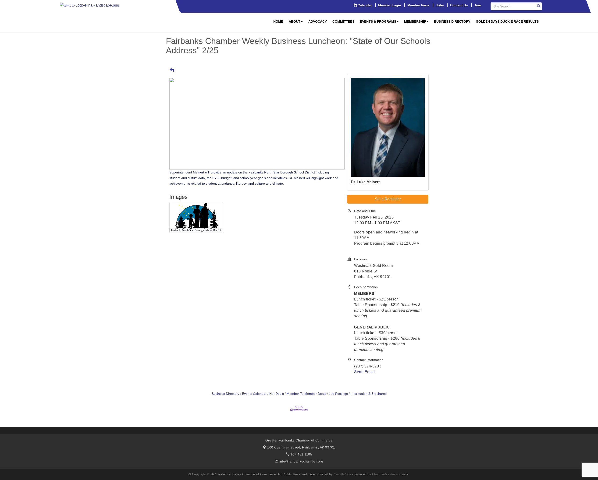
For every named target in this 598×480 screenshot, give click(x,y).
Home (278, 21)
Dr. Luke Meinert (365, 182)
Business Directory (452, 21)
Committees (343, 21)
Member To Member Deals (306, 393)
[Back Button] (172, 70)
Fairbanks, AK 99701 (301, 447)
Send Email (364, 372)
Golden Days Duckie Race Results (507, 21)
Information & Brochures (369, 393)
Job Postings (338, 393)
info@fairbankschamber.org (300, 461)
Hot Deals (276, 393)
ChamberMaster (383, 474)
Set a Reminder (388, 199)
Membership (415, 21)
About (294, 21)
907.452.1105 (300, 454)
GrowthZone (342, 474)
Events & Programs (378, 21)
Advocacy (317, 21)
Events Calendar (254, 393)
